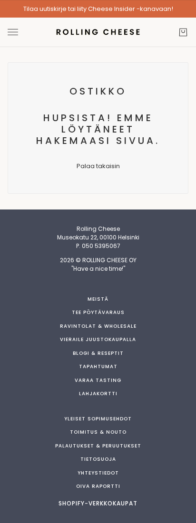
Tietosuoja (98, 459)
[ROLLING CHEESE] (98, 32)
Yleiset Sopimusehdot (98, 418)
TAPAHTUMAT (98, 366)
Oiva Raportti (98, 486)
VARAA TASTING (98, 380)
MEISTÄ (98, 299)
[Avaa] (13, 32)
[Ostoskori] (183, 32)
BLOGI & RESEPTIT (98, 353)
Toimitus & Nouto (98, 432)
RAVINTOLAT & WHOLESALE (98, 326)
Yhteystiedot (98, 472)
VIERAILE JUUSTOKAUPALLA (98, 339)
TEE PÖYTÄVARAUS (98, 312)
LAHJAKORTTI (98, 393)
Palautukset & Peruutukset (98, 445)
